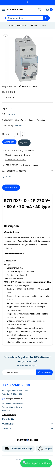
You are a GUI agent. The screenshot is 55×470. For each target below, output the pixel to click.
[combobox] (24, 18)
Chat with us (43, 463)
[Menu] (3, 9)
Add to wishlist (12, 165)
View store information (15, 159)
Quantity (6, 134)
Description (11, 187)
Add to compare (31, 165)
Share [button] (8, 176)
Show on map (9, 414)
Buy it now (24, 143)
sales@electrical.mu (15, 398)
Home (12, 25)
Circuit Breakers (21, 120)
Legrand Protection (37, 120)
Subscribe (46, 372)
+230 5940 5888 (16, 385)
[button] (27, 171)
